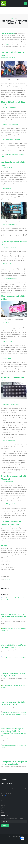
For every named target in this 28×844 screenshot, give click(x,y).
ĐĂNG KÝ (5, 825)
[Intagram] (11, 839)
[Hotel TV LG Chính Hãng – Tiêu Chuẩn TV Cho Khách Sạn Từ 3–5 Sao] (14, 686)
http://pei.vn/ (7, 579)
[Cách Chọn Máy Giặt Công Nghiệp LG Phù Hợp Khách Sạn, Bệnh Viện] (14, 746)
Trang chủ (12, 18)
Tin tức (2, 808)
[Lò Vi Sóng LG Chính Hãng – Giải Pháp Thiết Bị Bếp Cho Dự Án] (14, 658)
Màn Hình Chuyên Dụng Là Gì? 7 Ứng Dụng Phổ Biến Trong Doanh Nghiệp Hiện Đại (13, 616)
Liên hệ (2, 812)
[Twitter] (14, 839)
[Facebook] (17, 839)
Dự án (2, 810)
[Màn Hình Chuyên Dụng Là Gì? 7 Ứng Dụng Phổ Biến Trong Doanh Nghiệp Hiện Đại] (14, 598)
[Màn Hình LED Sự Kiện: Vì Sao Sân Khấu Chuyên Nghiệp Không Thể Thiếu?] (14, 629)
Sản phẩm (3, 807)
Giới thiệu (3, 805)
